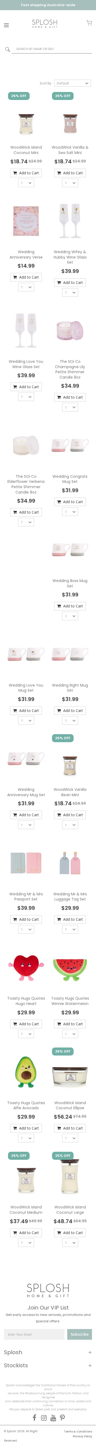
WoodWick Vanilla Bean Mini (70, 792)
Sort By (45, 83)
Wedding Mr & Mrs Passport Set (26, 896)
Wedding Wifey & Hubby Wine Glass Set (70, 257)
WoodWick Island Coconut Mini (26, 150)
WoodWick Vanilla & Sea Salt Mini (70, 150)
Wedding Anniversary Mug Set (26, 792)
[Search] (7, 50)
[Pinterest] (61, 1417)
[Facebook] (33, 1417)
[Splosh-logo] (45, 23)
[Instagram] (42, 1417)
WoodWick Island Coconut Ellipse (70, 1105)
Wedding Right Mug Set (70, 688)
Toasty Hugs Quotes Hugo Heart (26, 1001)
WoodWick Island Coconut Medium (26, 1209)
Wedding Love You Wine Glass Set (26, 364)
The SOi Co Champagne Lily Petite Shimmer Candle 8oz (70, 369)
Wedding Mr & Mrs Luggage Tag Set (70, 896)
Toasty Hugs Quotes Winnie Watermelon (70, 1001)
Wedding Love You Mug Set (26, 688)
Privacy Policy (82, 1436)
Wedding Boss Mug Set (70, 583)
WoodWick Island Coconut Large (70, 1209)
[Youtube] (52, 1417)
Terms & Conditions (78, 1432)
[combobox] (48, 48)
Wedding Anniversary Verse (26, 254)
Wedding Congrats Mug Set (70, 479)
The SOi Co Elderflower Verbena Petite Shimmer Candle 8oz (26, 484)
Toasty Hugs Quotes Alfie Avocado (26, 1105)
